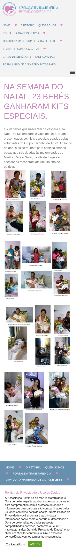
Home (7, 25)
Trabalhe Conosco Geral (21, 48)
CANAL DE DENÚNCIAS (17, 56)
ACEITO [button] (35, 544)
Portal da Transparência (21, 33)
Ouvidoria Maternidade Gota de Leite (29, 41)
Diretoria (27, 25)
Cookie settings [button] (15, 544)
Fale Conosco (45, 56)
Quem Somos (47, 25)
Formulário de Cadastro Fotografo (29, 64)
